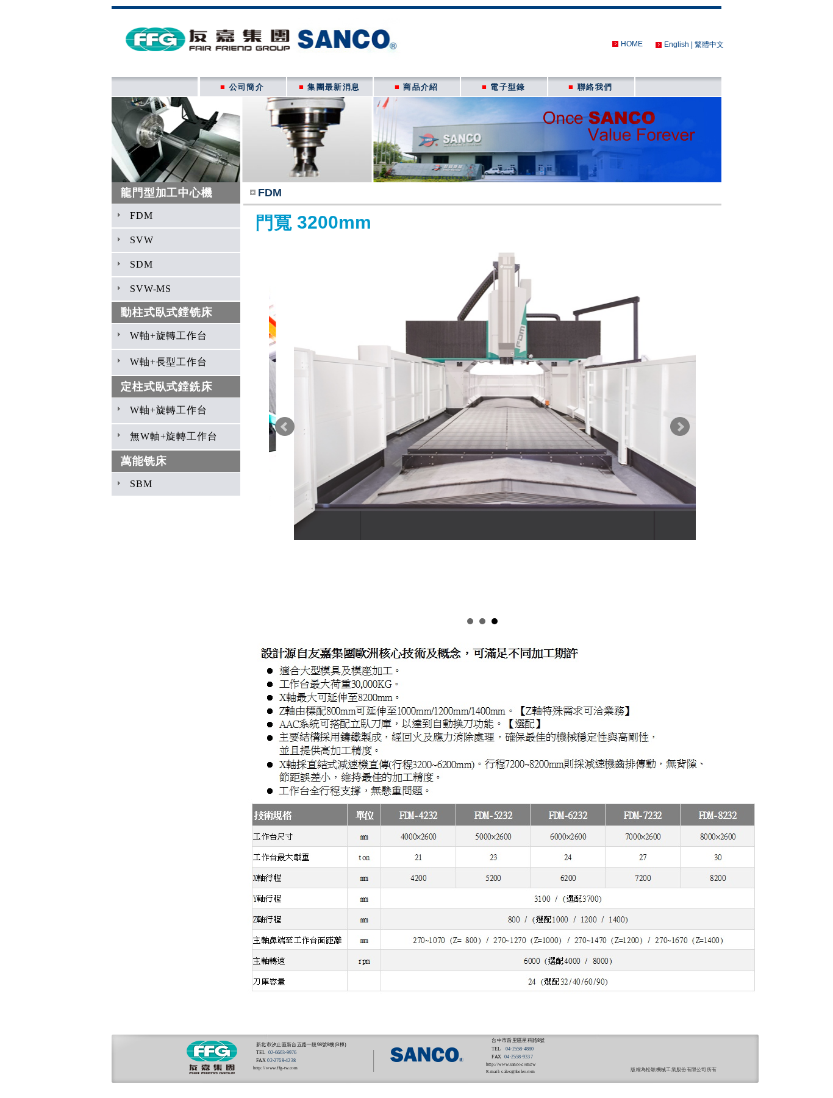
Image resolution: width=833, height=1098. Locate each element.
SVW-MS (150, 288)
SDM (141, 264)
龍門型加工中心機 (167, 193)
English (676, 44)
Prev (285, 427)
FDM (141, 215)
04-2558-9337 (518, 1057)
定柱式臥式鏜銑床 (167, 386)
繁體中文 (709, 44)
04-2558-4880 (519, 1049)
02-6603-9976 (282, 1052)
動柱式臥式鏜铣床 (167, 312)
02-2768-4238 (281, 1060)
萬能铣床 (143, 461)
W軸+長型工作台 (168, 362)
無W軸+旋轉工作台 (174, 436)
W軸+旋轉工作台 (168, 335)
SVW (142, 240)
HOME (632, 44)
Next (680, 427)
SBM (141, 484)
